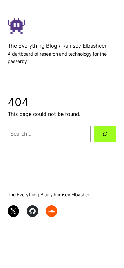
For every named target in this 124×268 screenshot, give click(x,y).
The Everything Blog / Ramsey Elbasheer (57, 46)
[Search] (105, 134)
